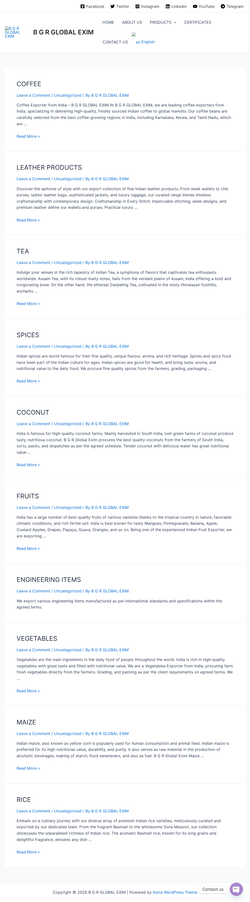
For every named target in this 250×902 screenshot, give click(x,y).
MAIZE (26, 722)
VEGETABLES (37, 638)
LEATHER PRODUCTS (49, 167)
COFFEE (29, 84)
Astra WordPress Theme (175, 892)
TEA (23, 251)
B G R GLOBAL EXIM (63, 32)
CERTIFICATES (197, 22)
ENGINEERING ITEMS (49, 579)
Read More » (28, 136)
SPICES (28, 335)
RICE (24, 799)
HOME (108, 22)
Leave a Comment (33, 95)
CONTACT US (115, 42)
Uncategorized (68, 95)
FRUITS (28, 496)
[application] (173, 22)
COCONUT (33, 412)
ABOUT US (132, 22)
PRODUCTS (160, 22)
